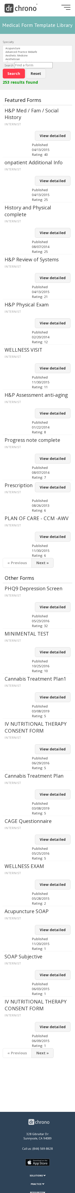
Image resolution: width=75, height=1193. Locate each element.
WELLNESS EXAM (24, 866)
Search (9, 65)
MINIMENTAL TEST (27, 633)
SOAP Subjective (23, 956)
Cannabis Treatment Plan (34, 775)
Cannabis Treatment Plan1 (35, 678)
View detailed (53, 135)
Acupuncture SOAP (27, 911)
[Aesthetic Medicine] (37, 55)
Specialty (8, 42)
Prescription (19, 485)
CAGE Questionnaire (28, 821)
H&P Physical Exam (27, 304)
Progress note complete (32, 440)
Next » (42, 562)
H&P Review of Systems (32, 259)
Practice (36, 1184)
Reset (36, 73)
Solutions (36, 1175)
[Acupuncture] (37, 48)
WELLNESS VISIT (23, 349)
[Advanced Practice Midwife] (37, 52)
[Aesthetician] (37, 59)
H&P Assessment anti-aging (36, 395)
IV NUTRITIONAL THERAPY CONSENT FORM (36, 727)
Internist (13, 124)
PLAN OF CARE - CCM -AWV (36, 518)
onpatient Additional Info (34, 162)
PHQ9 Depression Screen (33, 588)
